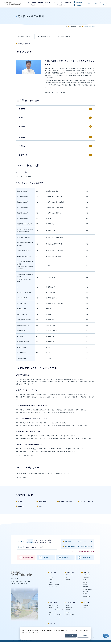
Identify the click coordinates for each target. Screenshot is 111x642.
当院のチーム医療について (25, 455)
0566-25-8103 (86, 546)
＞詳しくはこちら (21, 477)
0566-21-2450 (92, 3)
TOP (66, 26)
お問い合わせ (87, 602)
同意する (70, 636)
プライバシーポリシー (69, 630)
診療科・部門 (73, 26)
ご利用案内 (53, 572)
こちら (92, 551)
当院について (87, 572)
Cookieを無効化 (83, 636)
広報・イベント (71, 602)
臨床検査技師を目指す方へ (26, 44)
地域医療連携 (53, 602)
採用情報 (52, 623)
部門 (80, 26)
